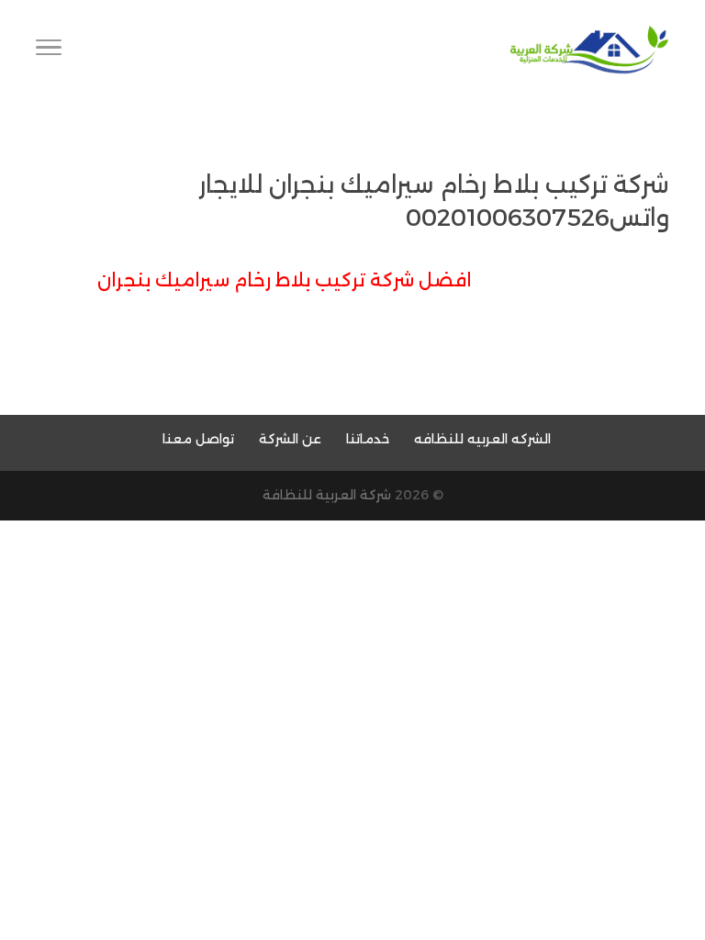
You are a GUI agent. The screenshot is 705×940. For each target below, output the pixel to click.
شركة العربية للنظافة (327, 495)
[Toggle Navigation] (49, 50)
